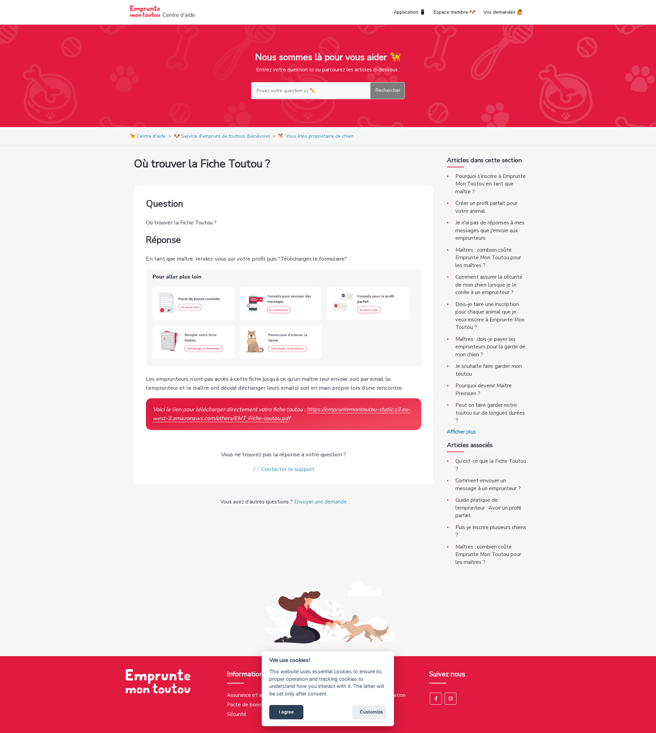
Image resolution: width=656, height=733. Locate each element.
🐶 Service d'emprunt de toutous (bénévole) (222, 136)
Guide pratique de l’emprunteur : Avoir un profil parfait (488, 508)
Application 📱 (409, 12)
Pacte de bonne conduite (256, 704)
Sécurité (236, 714)
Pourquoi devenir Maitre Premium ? (483, 389)
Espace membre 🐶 (454, 12)
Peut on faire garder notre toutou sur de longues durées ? (490, 413)
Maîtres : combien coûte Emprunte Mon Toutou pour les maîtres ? (488, 258)
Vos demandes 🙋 (503, 12)
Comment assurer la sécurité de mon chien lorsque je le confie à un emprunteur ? (488, 285)
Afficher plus (461, 431)
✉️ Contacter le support (283, 469)
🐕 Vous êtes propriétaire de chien (316, 136)
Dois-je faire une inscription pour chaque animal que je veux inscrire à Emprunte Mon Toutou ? (489, 316)
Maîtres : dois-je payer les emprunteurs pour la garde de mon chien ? (490, 347)
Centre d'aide (151, 136)
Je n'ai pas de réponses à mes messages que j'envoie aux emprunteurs (489, 230)
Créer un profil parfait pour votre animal (486, 207)
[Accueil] (162, 15)
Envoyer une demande (320, 501)
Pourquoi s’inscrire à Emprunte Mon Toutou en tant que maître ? (490, 184)
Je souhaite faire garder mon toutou (488, 370)
